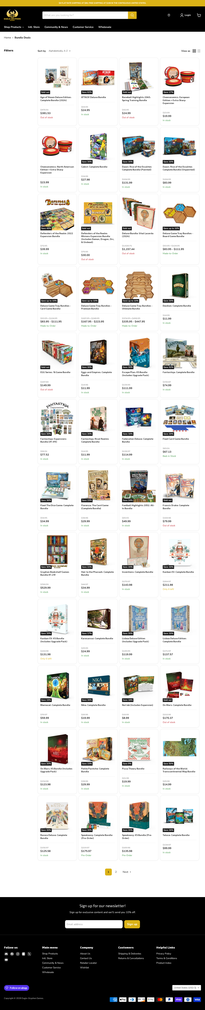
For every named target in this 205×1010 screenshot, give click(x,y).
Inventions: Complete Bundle (137, 572)
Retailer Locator (88, 963)
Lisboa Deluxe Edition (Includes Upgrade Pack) (135, 640)
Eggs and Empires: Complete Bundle (96, 373)
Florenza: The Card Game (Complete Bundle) (94, 506)
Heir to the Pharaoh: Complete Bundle (97, 573)
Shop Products (13, 27)
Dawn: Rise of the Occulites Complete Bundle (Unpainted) (179, 168)
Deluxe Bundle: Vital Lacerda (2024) (137, 235)
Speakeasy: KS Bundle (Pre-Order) (137, 836)
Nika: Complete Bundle (93, 705)
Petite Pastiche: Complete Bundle (95, 770)
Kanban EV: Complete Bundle (178, 572)
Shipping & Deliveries (129, 953)
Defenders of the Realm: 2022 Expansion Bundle (56, 235)
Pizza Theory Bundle (133, 768)
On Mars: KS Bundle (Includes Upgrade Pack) (56, 770)
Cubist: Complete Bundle (94, 166)
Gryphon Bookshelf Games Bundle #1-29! (54, 573)
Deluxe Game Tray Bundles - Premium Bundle (96, 307)
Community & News (56, 27)
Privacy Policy (163, 953)
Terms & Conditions (166, 958)
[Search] (132, 15)
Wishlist (84, 967)
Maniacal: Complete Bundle (55, 705)
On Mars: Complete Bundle (177, 705)
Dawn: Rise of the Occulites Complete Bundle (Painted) (137, 168)
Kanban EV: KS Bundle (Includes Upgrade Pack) (53, 640)
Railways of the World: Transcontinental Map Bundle (179, 770)
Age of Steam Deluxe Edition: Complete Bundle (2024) (55, 98)
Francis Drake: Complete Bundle (176, 506)
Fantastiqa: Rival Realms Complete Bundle (95, 440)
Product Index (163, 963)
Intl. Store (34, 27)
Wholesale (104, 27)
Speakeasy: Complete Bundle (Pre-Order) (96, 836)
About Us (85, 953)
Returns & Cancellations (131, 958)
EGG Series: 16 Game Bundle (55, 372)
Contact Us (86, 958)
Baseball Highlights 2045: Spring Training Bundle (136, 98)
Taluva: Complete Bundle (176, 835)
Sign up (132, 924)
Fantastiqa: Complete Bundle (178, 372)
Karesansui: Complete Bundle (97, 638)
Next (126, 872)
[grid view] (194, 51)
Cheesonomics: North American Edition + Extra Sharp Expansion (57, 169)
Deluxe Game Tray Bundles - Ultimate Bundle (137, 307)
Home (7, 37)
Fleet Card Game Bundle (176, 438)
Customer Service (83, 27)
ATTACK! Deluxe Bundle (93, 97)
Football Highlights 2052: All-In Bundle (138, 506)
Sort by (42, 51)
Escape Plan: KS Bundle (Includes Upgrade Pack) (135, 373)
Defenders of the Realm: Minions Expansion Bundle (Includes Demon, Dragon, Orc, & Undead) (97, 237)
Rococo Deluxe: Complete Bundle (53, 836)
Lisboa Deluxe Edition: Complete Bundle (175, 640)
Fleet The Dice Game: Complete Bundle (57, 506)
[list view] (199, 51)
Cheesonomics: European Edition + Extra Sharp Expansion (176, 100)
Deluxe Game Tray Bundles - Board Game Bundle (178, 235)
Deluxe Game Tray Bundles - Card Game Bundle (55, 307)
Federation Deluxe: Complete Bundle (137, 440)
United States (185, 987)
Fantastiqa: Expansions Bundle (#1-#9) (53, 440)
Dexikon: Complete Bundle (177, 305)
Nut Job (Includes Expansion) (137, 705)
